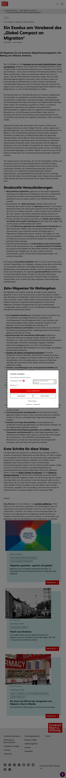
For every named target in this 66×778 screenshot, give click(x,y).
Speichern (44, 396)
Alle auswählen (33, 391)
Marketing (13, 385)
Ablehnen (21, 396)
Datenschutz (37, 404)
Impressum (29, 404)
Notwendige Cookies (16, 380)
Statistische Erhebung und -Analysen (41, 381)
